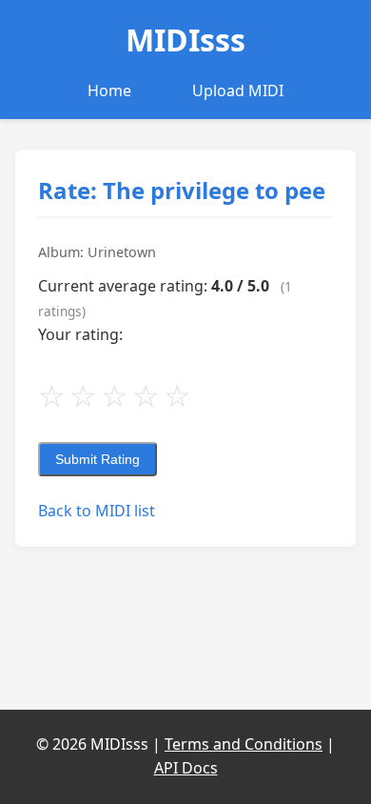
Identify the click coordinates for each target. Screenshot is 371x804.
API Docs (186, 767)
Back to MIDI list (96, 510)
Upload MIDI (237, 90)
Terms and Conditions (243, 744)
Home (109, 90)
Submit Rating (97, 459)
